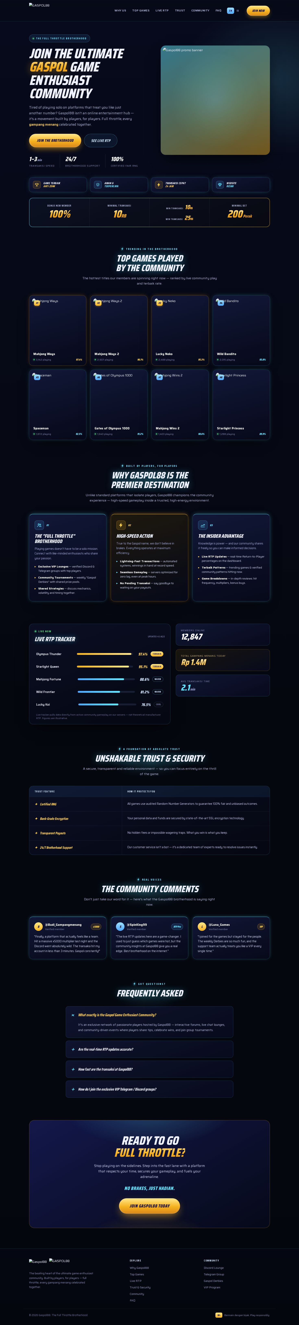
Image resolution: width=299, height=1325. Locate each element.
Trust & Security (140, 1287)
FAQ (219, 10)
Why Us (120, 10)
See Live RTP (100, 140)
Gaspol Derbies (213, 1281)
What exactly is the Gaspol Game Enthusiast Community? (113, 1014)
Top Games (141, 10)
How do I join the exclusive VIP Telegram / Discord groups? (113, 1089)
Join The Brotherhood (55, 140)
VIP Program (212, 1287)
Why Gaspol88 (139, 1268)
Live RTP (162, 10)
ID (238, 11)
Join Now (258, 10)
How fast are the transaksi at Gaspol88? (101, 1069)
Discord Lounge (214, 1268)
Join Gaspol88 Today (149, 1206)
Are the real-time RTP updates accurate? (101, 1049)
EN (230, 11)
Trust (180, 10)
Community (200, 10)
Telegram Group (214, 1274)
